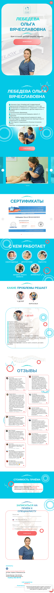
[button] (27, 148)
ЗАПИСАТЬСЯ (27, 533)
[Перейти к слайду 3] (27, 185)
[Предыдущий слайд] (2, 170)
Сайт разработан (27, 582)
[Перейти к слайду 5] (26, 234)
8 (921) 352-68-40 (14, 578)
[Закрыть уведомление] (51, 586)
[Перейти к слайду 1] (21, 234)
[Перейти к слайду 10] (32, 234)
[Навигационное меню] (51, 2)
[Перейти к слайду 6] (27, 234)
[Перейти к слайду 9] (31, 234)
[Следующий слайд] (51, 170)
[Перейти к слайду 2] (26, 185)
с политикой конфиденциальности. (29, 528)
